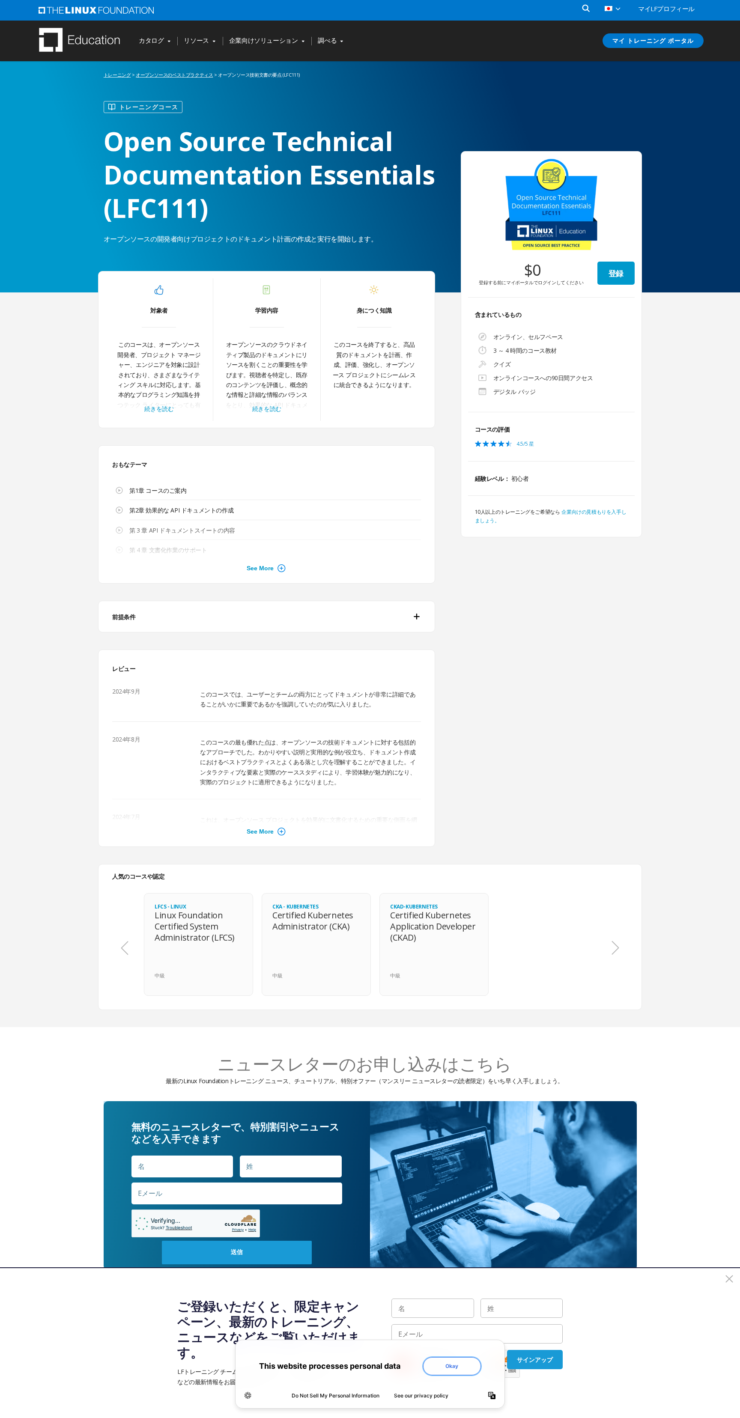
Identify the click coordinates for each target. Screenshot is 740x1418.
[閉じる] (729, 1279)
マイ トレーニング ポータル (653, 40)
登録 (616, 273)
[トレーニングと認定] (83, 40)
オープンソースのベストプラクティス (174, 74)
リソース (196, 41)
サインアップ (535, 1359)
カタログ (151, 41)
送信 (237, 1251)
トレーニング (117, 74)
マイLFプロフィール (666, 8)
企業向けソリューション (263, 41)
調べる (327, 41)
